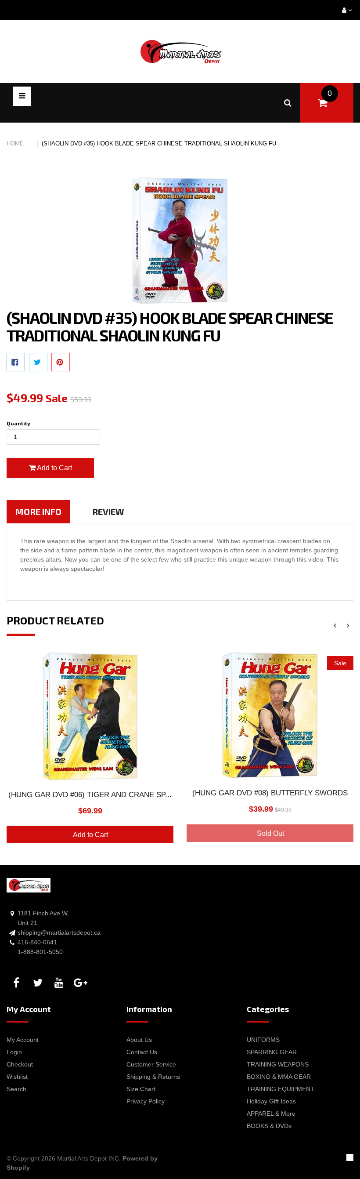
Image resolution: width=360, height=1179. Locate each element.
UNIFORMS (263, 1039)
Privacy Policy (145, 1101)
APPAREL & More (271, 1113)
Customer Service (151, 1064)
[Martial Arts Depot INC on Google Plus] (82, 983)
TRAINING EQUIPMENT (280, 1088)
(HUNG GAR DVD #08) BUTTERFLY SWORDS (270, 793)
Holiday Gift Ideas (271, 1101)
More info (38, 511)
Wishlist (17, 1076)
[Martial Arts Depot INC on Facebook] (17, 983)
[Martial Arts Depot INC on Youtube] (60, 983)
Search (16, 1088)
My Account (23, 1039)
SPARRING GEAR (272, 1052)
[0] (322, 103)
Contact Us (141, 1052)
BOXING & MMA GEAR (279, 1076)
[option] (90, 753)
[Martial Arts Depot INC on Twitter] (39, 983)
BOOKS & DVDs (269, 1125)
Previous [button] (334, 625)
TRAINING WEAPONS (278, 1064)
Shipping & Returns (153, 1076)
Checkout (20, 1064)
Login (14, 1052)
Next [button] (347, 625)
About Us (139, 1039)
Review (108, 511)
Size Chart (140, 1088)
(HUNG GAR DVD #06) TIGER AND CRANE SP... (90, 795)
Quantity (18, 423)
